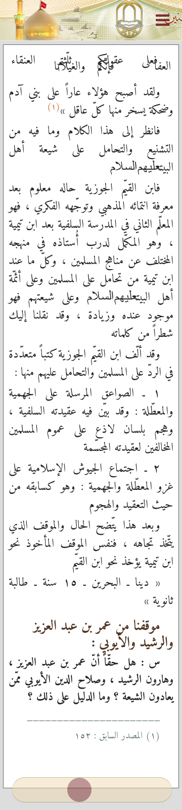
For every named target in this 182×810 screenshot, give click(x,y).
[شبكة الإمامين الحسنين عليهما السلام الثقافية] (91, 20)
